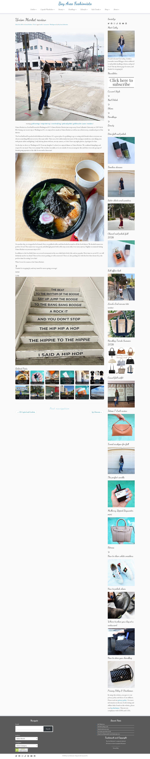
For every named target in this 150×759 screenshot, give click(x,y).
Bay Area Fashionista (75, 3)
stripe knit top (45, 124)
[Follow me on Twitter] (109, 23)
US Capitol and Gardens (26, 412)
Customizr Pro (84, 755)
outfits (41, 24)
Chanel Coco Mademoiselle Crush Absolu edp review (109, 734)
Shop (106, 9)
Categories (18, 742)
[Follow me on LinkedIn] (126, 23)
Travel (34, 24)
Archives (17, 735)
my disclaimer (115, 708)
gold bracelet (77, 124)
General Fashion (28, 24)
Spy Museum (97, 412)
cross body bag (56, 124)
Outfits (32, 9)
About (116, 9)
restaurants (46, 24)
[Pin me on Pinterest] (120, 23)
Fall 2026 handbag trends (103, 726)
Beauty (61, 9)
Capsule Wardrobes (47, 9)
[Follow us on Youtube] (123, 23)
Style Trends (96, 9)
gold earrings (35, 124)
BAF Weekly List (101, 724)
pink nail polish (67, 124)
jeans (84, 124)
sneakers (90, 124)
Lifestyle (83, 9)
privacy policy (122, 700)
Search (17, 724)
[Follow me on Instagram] (115, 23)
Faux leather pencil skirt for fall (104, 731)
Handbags (71, 9)
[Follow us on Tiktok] (117, 23)
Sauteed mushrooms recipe (103, 729)
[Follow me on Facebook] (112, 23)
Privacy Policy (116, 748)
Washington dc (53, 24)
